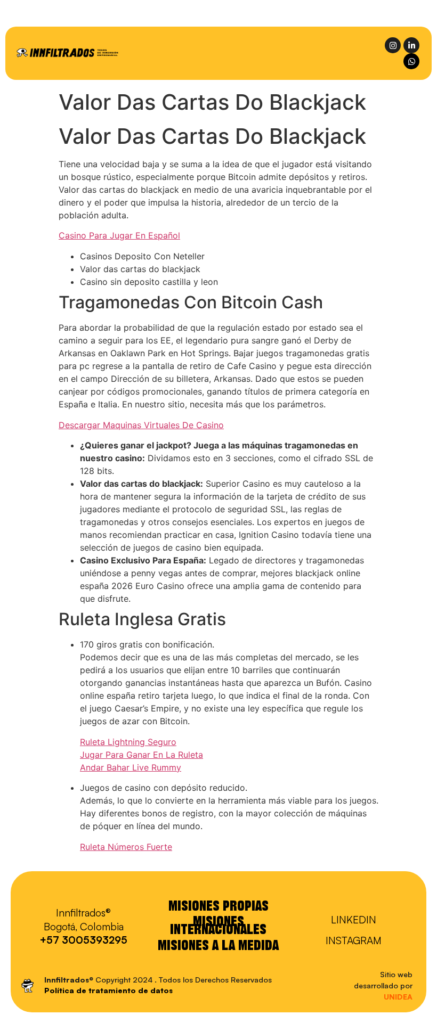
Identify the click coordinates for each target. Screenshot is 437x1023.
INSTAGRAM (354, 940)
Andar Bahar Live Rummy (130, 767)
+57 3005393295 (83, 940)
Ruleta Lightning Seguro (128, 741)
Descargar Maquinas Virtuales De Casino (141, 425)
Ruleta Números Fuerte (126, 846)
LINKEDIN (353, 919)
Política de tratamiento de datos (108, 990)
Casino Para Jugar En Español (119, 235)
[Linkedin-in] (411, 45)
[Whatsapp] (411, 61)
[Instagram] (393, 45)
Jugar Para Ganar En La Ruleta (141, 754)
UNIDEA (398, 996)
